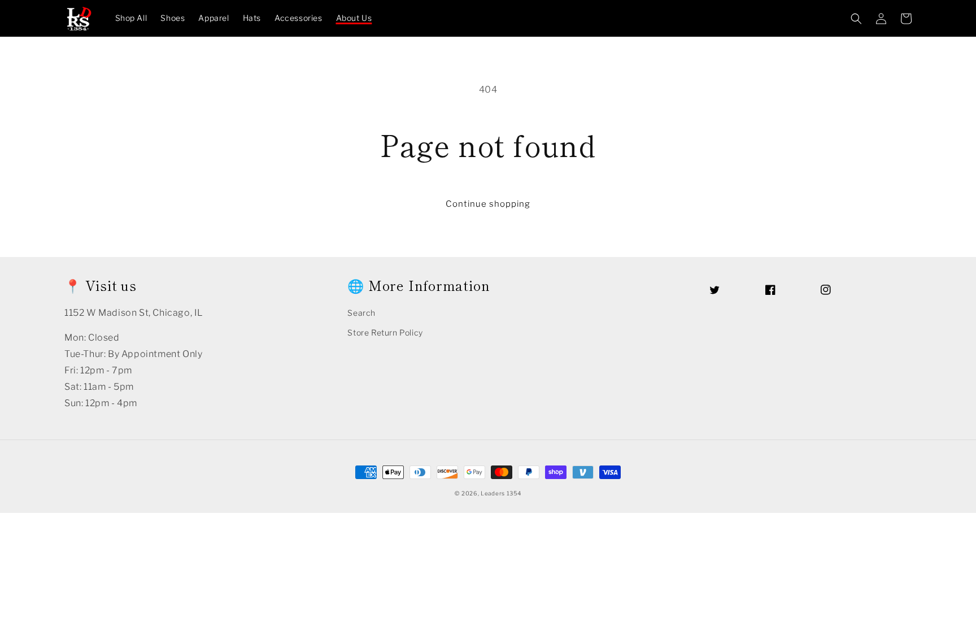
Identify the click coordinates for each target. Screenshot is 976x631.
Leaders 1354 (501, 493)
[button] (856, 18)
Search (361, 312)
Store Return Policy (384, 332)
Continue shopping (488, 204)
